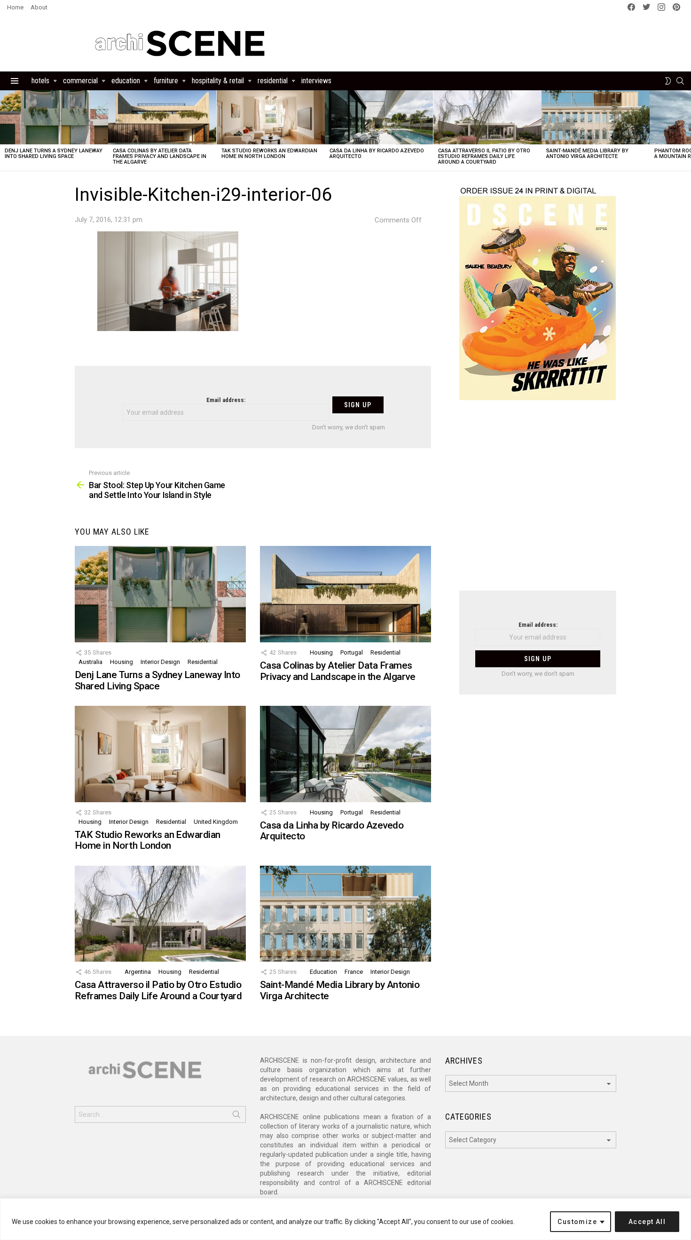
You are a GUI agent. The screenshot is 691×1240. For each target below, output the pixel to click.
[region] (345, 1219)
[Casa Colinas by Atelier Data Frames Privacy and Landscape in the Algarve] (162, 117)
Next (686, 130)
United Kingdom (216, 821)
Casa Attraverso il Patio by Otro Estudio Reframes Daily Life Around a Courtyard (484, 156)
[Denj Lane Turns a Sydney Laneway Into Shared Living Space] (54, 117)
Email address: (225, 399)
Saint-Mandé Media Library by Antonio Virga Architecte (587, 153)
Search (236, 1116)
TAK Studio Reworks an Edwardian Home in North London (269, 153)
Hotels (40, 80)
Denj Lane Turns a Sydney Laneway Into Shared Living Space (53, 153)
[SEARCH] (680, 80)
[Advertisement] (537, 501)
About (39, 7)
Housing (121, 661)
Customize (577, 1221)
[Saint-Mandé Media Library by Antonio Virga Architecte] (596, 117)
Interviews (316, 80)
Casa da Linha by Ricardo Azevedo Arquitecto (377, 153)
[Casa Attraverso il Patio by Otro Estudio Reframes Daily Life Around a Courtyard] (487, 117)
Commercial (80, 80)
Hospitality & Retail (218, 80)
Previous (4, 130)
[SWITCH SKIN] (668, 80)
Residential (273, 80)
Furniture (166, 80)
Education (125, 80)
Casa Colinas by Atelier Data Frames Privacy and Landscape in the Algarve (159, 156)
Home (15, 7)
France (354, 971)
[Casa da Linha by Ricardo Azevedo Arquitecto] (379, 117)
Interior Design (160, 661)
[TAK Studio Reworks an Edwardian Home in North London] (271, 117)
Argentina (138, 971)
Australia (90, 661)
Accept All (647, 1221)
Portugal (351, 652)
